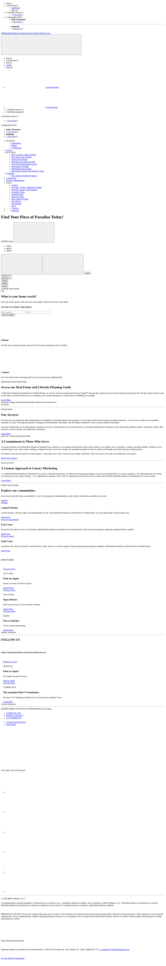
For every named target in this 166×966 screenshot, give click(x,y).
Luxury (9, 150)
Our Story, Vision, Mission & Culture (26, 187)
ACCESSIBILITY (14, 718)
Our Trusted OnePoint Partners (24, 176)
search (4, 281)
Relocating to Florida (20, 166)
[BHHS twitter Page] (25, 812)
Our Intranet (16, 204)
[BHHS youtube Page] (25, 872)
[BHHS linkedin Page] (25, 852)
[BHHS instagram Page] (25, 892)
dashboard (15, 8)
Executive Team (18, 192)
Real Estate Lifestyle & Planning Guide (27, 171)
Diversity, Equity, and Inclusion (24, 190)
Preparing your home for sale (23, 162)
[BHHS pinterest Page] (25, 832)
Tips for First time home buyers (24, 164)
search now (5, 517)
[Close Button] (21, 264)
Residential (15, 143)
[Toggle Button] (41, 44)
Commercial (16, 148)
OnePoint (10, 173)
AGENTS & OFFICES (16, 722)
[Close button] (33, 232)
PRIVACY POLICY (14, 715)
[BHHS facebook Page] (25, 792)
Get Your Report (8, 315)
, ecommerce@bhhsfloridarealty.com (114, 949)
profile (9, 65)
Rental (14, 145)
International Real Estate (21, 169)
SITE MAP (11, 724)
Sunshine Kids (17, 194)
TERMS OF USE (13, 713)
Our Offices (16, 201)
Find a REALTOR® (19, 199)
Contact (14, 185)
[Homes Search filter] (63, 264)
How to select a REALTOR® (23, 155)
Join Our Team (17, 197)
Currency (15, 208)
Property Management (15, 180)
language (15, 211)
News (13, 206)
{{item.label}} (17, 15)
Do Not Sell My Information (12, 958)
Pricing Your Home (19, 159)
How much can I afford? (21, 157)
